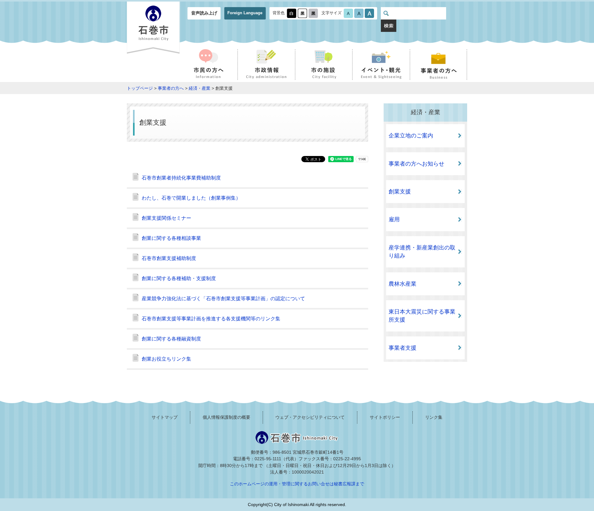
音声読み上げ (204, 13)
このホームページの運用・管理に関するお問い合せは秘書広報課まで (297, 483)
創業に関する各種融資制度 (171, 338)
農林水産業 (402, 284)
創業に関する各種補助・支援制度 (179, 278)
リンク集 (433, 417)
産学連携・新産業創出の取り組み (422, 252)
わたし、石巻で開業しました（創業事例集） (191, 198)
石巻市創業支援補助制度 (169, 258)
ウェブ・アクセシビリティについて (310, 417)
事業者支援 (402, 348)
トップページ (140, 88)
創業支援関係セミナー (166, 218)
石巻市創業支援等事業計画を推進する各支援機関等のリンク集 (211, 318)
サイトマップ (165, 417)
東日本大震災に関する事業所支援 (422, 316)
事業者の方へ (171, 88)
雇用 (394, 219)
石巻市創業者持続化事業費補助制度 (181, 177)
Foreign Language (244, 13)
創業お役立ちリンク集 (166, 359)
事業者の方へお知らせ (416, 164)
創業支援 (400, 191)
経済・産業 (199, 88)
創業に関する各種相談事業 (171, 238)
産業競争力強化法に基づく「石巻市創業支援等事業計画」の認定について (223, 298)
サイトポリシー (385, 417)
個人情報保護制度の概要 (226, 417)
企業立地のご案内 (411, 135)
